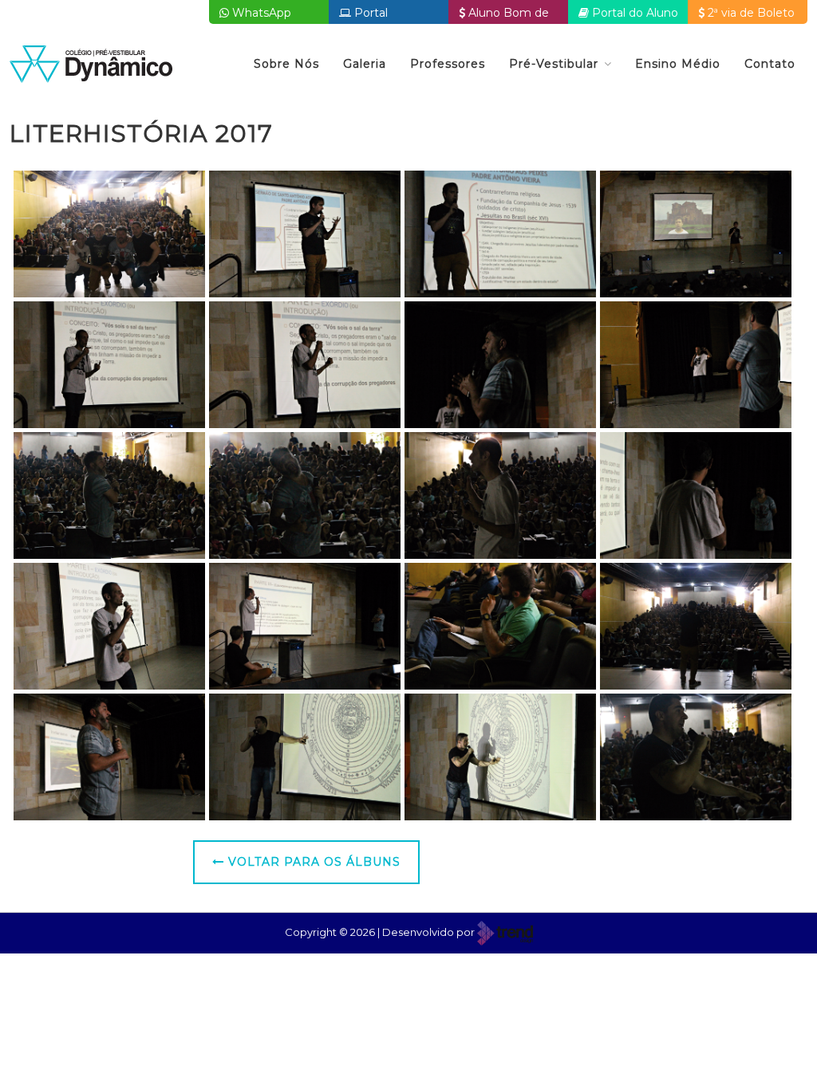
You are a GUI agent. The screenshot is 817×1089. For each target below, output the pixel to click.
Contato (769, 64)
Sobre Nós (286, 64)
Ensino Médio (677, 64)
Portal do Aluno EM (628, 15)
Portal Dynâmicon (371, 15)
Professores (447, 64)
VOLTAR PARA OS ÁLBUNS (312, 862)
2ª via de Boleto (750, 13)
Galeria (364, 64)
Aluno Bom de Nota (504, 15)
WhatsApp (260, 13)
